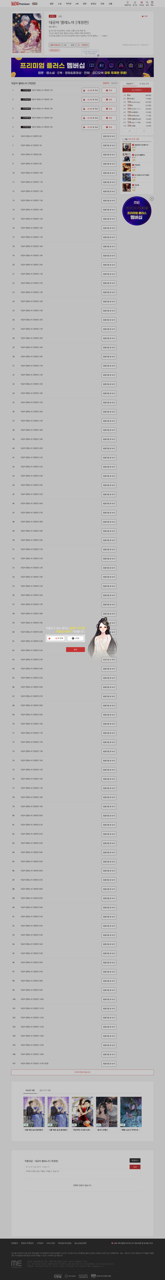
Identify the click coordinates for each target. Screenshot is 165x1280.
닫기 (75, 650)
